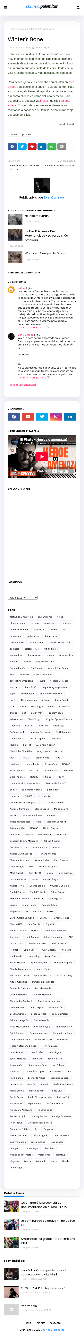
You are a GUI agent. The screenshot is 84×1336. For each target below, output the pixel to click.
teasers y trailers (59, 680)
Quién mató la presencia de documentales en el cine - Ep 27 (44, 1205)
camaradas (16, 636)
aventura (43, 725)
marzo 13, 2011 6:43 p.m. (32, 327)
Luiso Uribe (16, 1084)
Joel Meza (15, 937)
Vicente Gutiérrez (19, 1135)
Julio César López (35, 1071)
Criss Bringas (17, 866)
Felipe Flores (57, 892)
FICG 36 (34, 770)
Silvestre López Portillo (40, 1122)
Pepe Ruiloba (35, 1103)
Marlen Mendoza (37, 943)
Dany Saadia (17, 738)
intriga (46, 700)
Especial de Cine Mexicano (24, 841)
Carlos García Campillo (22, 917)
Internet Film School (58, 668)
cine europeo (34, 655)
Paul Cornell (16, 1103)
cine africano (38, 1142)
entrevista (58, 725)
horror (23, 706)
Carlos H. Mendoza (42, 994)
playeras (14, 1161)
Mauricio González (20, 860)
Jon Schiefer (58, 1065)
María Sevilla (17, 1090)
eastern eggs (56, 712)
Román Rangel (17, 668)
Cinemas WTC (17, 1007)
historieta (49, 1148)
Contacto (55, 1323)
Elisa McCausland (19, 1026)
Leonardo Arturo (36, 1078)
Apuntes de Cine (42, 975)
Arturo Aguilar (17, 828)
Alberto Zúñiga (44, 969)
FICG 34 (27, 757)
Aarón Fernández (39, 962)
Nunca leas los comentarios (25, 783)
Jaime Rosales (62, 700)
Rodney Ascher (39, 1116)
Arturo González (18, 981)
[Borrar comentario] (48, 327)
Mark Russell (16, 873)
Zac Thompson (18, 1142)
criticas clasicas (43, 674)
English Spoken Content (59, 719)
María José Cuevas (63, 1084)
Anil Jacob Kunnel (19, 975)
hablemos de (45, 834)
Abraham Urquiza (63, 962)
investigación (48, 949)
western (57, 847)
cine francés (56, 1142)
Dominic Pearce (60, 1013)
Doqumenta (43, 751)
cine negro (32, 1148)
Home (28, 1323)
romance (14, 796)
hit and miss (51, 648)
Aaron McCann (17, 962)
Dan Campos (15, 47)
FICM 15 (28, 796)
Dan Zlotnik (34, 924)
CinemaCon (51, 764)
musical (61, 834)
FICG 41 (60, 777)
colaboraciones (18, 879)
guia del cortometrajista (23, 802)
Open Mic (15, 725)
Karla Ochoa (16, 1078)
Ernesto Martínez (39, 1033)
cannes (51, 815)
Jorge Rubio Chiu (45, 661)
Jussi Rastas (56, 1071)
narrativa (60, 1154)
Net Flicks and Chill (60, 642)
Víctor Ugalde (41, 1135)
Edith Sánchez (63, 732)
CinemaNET (16, 924)
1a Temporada (17, 770)
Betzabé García (43, 988)
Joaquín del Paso (38, 1065)
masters (24, 674)
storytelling (33, 956)
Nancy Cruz (57, 1090)
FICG (65, 629)
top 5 (13, 693)
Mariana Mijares (47, 853)
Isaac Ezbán (36, 1052)
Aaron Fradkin (52, 956)
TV (43, 802)
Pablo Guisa (16, 1097)
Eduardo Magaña (19, 1020)
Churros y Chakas (59, 885)
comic (13, 789)
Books (50, 911)
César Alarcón (55, 1007)
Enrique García (18, 930)
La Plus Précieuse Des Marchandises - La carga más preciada (46, 235)
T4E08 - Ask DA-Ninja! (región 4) (44, 1288)
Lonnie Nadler (29, 905)
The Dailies (36, 668)
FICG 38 (34, 777)
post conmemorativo (51, 693)
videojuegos (16, 1167)
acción (13, 815)
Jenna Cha (37, 1058)
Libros (13, 905)
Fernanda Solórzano (55, 930)
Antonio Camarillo (19, 809)
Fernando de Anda (62, 1033)
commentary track (32, 789)
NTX (12, 706)
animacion (16, 655)
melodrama (44, 1154)
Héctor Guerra (50, 828)
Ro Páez (14, 949)
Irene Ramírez (17, 1052)
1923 (57, 757)
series (35, 879)
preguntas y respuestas (54, 687)
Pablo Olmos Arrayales (40, 1097)
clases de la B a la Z (55, 783)
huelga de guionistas (21, 1154)
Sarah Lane (30, 949)
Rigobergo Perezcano (21, 1110)
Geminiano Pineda (20, 1039)
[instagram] (56, 417)
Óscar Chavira (56, 802)
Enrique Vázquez (48, 866)
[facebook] (14, 417)
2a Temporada (50, 770)
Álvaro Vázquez (51, 879)
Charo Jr (44, 917)
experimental (43, 757)
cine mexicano (18, 623)
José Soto (15, 1071)
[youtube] (28, 417)
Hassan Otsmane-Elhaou (23, 1046)
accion (27, 661)
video (60, 616)
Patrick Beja (63, 1097)
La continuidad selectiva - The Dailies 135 (48, 1223)
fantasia (56, 738)
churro (41, 680)
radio (38, 821)
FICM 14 (27, 744)
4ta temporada (29, 700)
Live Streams (45, 616)
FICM (12, 674)
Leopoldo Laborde (60, 1078)
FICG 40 (66, 764)
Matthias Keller (37, 1090)
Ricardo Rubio (49, 905)
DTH (31, 866)
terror (54, 1161)
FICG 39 (47, 777)
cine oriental (44, 796)
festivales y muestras (21, 616)
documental (51, 636)
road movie (16, 956)
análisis (14, 764)
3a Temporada (17, 732)
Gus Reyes (62, 1039)
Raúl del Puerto (55, 1103)
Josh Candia (32, 937)
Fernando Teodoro (19, 898)
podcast (26, 134)
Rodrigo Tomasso (61, 1116)
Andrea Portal (17, 885)
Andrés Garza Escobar (21, 853)
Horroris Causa (50, 1046)
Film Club (39, 898)
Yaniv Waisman (61, 1135)
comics (50, 655)
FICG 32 (29, 725)
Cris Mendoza (17, 642)
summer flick (66, 655)
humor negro (28, 693)
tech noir (41, 1161)
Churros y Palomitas (52, 1329)
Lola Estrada (16, 943)
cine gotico (16, 1148)
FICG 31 (13, 757)
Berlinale (68, 770)
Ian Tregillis (55, 898)
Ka (69, 1071)
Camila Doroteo (18, 994)
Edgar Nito (51, 924)
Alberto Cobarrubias (20, 969)
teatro (27, 1161)
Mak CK (31, 1084)
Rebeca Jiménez (52, 841)
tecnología (37, 706)
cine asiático (66, 873)
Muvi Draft (31, 687)
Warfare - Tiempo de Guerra (45, 253)
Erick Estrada (17, 1033)
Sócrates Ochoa (18, 847)
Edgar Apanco (17, 777)
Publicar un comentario (22, 384)
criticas (35, 623)
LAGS (70, 937)
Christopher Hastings (49, 1001)
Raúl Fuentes (61, 860)
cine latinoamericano (21, 680)
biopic (49, 873)
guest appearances (20, 821)
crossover (15, 834)
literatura (66, 949)
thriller (13, 712)
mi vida (14, 661)
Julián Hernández (53, 937)
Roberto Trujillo (18, 1116)
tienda (65, 1161)
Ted (36, 1129)
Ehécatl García (41, 1020)
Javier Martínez (18, 1058)
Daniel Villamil (38, 892)
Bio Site (41, 1323)
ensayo (29, 834)
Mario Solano (61, 809)
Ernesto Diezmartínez (59, 706)
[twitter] (42, 417)
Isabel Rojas (54, 1052)
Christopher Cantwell (21, 1001)
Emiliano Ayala (42, 1026)
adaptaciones (37, 642)
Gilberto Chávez (43, 1039)
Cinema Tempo (61, 917)
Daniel (21, 288)
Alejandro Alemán (45, 744)
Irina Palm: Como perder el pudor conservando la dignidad (45, 1272)
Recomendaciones (32, 815)
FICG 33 (14, 744)
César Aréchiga (18, 1013)
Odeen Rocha (42, 860)
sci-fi (12, 700)
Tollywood (49, 1129)
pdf (24, 712)
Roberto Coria (45, 1110)
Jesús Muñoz (17, 1065)
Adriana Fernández (40, 732)
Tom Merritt (35, 873)
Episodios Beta (64, 1026)
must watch (50, 623)
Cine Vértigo (34, 719)
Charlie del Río (37, 885)
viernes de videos (19, 629)
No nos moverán (37, 216)
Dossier (59, 751)
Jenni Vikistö (55, 1058)
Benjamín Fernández (43, 981)
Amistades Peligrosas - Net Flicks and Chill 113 (48, 1241)
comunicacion (39, 847)
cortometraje (32, 648)
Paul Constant (59, 943)
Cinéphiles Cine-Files (21, 751)
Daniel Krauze (17, 892)
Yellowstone (16, 719)
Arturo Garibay (64, 975)
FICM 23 (35, 930)
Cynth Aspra (36, 1007)
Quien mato (37, 712)
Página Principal (20, 29)
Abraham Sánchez (56, 821)
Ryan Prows (16, 1122)
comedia (14, 648)
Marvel (44, 1084)
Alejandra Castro (19, 911)
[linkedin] (70, 417)
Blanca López (42, 809)
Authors (37, 911)
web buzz (15, 687)
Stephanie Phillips (19, 1129)
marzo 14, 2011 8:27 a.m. (32, 377)
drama (34, 29)
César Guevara (38, 1013)
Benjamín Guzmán (20, 988)
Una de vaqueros (38, 738)
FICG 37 (34, 828)
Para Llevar (39, 629)
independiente (31, 764)
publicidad (53, 789)
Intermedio (29, 1306)
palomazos (33, 636)
